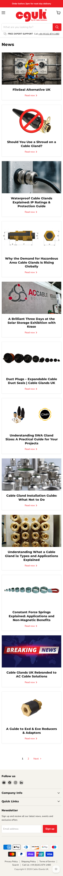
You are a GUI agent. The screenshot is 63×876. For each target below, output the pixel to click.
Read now (30, 95)
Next (36, 758)
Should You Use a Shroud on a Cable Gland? (31, 144)
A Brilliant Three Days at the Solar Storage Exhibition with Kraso (32, 323)
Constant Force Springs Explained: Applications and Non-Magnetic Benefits (31, 616)
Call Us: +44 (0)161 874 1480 (36, 864)
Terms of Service (47, 861)
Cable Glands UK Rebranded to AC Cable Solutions (31, 674)
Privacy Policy (11, 861)
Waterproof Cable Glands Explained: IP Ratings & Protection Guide (31, 202)
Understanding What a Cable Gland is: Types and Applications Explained (31, 556)
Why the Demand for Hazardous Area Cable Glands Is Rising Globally (31, 262)
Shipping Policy (28, 861)
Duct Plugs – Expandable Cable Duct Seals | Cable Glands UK (31, 381)
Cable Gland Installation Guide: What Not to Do (31, 497)
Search (15, 864)
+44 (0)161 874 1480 (48, 33)
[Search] (57, 27)
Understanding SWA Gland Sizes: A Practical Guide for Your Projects (31, 439)
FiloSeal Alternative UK (31, 90)
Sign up (49, 829)
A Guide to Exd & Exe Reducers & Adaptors (31, 731)
